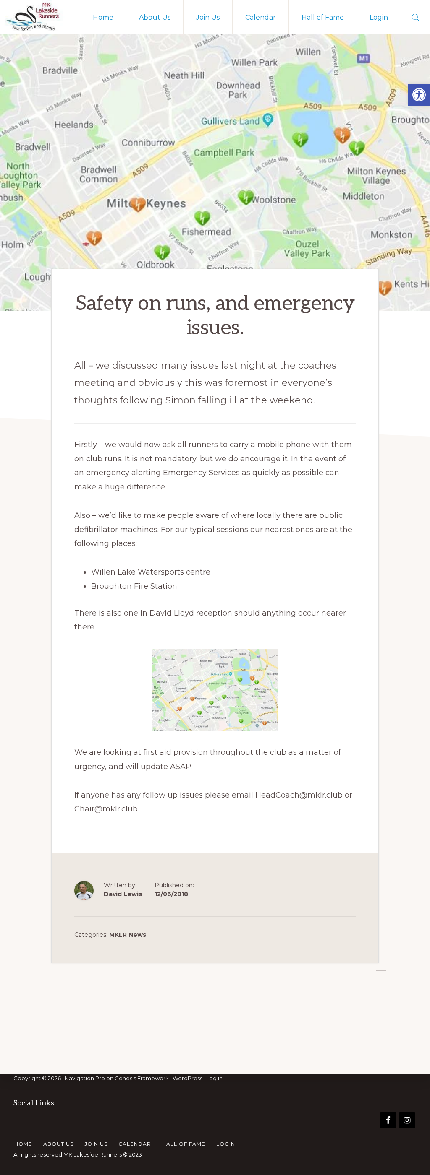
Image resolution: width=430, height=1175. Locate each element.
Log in (214, 1078)
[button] (419, 95)
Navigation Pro (85, 1078)
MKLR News (127, 934)
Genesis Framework (142, 1078)
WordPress (187, 1078)
